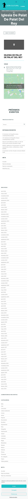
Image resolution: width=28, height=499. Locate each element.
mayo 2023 (3, 228)
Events (8, 10)
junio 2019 (3, 301)
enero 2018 (3, 338)
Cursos (2, 413)
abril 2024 (3, 205)
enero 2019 (3, 312)
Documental (4, 420)
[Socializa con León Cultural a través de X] (19, 1)
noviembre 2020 (5, 280)
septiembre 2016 (5, 370)
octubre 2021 (4, 260)
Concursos (3, 408)
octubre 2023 (4, 218)
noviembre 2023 (5, 216)
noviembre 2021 (5, 257)
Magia (2, 440)
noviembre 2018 (5, 317)
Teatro (2, 459)
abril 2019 (3, 306)
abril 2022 (3, 246)
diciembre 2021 (4, 255)
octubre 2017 (4, 342)
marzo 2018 (4, 333)
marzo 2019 (4, 308)
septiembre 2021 (5, 262)
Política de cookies (13, 497)
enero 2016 (3, 388)
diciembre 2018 (4, 315)
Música (2, 447)
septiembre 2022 (5, 239)
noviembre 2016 (5, 365)
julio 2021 (3, 264)
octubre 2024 (4, 198)
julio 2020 (3, 287)
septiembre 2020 (5, 285)
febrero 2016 (4, 386)
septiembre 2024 (5, 200)
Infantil (2, 433)
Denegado (14, 490)
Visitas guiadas (4, 461)
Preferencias (14, 494)
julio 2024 (3, 202)
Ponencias (3, 454)
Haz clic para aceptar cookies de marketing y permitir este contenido (14, 86)
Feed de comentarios (7, 166)
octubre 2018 (4, 319)
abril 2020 (3, 292)
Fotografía (3, 429)
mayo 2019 (3, 303)
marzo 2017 (4, 356)
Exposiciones (4, 424)
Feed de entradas (7, 164)
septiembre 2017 (5, 345)
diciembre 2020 (4, 278)
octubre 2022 (4, 237)
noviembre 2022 (5, 234)
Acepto (14, 486)
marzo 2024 (4, 207)
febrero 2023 (4, 230)
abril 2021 (3, 271)
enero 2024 (3, 211)
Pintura (2, 452)
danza (2, 415)
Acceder (4, 161)
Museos (3, 445)
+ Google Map (9, 71)
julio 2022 (3, 241)
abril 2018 (3, 331)
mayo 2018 (3, 329)
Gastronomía (4, 431)
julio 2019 (3, 299)
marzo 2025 (4, 193)
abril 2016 (3, 381)
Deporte (3, 417)
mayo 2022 (3, 244)
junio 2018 (3, 326)
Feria (2, 426)
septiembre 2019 (5, 296)
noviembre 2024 (5, 195)
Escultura (3, 422)
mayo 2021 (3, 269)
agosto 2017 (4, 347)
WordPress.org (6, 168)
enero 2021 (3, 276)
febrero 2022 (4, 251)
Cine (2, 406)
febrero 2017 (4, 358)
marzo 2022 (4, 248)
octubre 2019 (4, 294)
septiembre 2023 (5, 221)
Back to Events (10, 33)
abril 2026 (3, 191)
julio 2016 (3, 374)
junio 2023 (3, 225)
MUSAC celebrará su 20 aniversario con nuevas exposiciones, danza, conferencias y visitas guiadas (14, 147)
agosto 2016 (4, 372)
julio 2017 (3, 349)
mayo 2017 (3, 354)
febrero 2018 (4, 335)
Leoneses (3, 436)
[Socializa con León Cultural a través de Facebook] (23, 1)
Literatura (3, 438)
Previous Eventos (8, 119)
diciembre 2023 (4, 214)
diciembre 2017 (4, 340)
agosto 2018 (4, 322)
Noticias (3, 449)
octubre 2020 (4, 283)
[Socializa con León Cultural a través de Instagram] (15, 1)
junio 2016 (3, 377)
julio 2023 (3, 223)
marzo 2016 (4, 384)
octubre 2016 (4, 368)
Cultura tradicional (5, 410)
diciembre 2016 (4, 363)
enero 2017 (3, 361)
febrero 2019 (4, 310)
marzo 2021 (4, 273)
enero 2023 (3, 232)
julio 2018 (3, 324)
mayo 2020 (3, 290)
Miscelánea (3, 442)
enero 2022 (3, 253)
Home (3, 10)
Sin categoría (4, 456)
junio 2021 (3, 267)
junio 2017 (3, 351)
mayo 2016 (3, 379)
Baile (2, 403)
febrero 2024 (4, 209)
